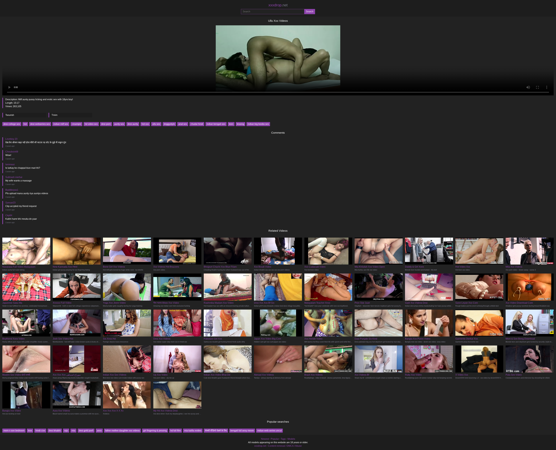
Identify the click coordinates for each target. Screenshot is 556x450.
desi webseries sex (40, 124)
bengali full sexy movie (242, 430)
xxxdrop (278, 5)
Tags (283, 439)
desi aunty (133, 124)
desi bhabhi (55, 430)
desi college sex (11, 124)
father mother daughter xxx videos (122, 430)
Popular (275, 439)
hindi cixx (40, 430)
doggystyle (169, 124)
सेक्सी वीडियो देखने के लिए (216, 430)
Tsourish (9, 115)
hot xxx (145, 124)
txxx (30, 430)
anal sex (182, 124)
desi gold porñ (86, 430)
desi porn (106, 124)
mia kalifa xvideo (192, 430)
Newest (265, 439)
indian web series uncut (269, 430)
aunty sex (119, 124)
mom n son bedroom (13, 430)
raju (66, 430)
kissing (240, 124)
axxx (99, 430)
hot (25, 124)
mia (73, 430)
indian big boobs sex (258, 124)
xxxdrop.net (260, 446)
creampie (76, 124)
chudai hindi (197, 124)
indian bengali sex (216, 124)
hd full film (175, 430)
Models (291, 439)
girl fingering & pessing (155, 430)
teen (231, 124)
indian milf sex (60, 124)
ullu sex (156, 124)
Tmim (54, 115)
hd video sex (91, 124)
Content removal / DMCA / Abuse (285, 446)
